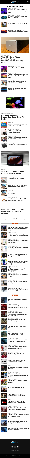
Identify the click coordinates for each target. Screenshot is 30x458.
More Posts (15, 218)
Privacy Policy (15, 450)
